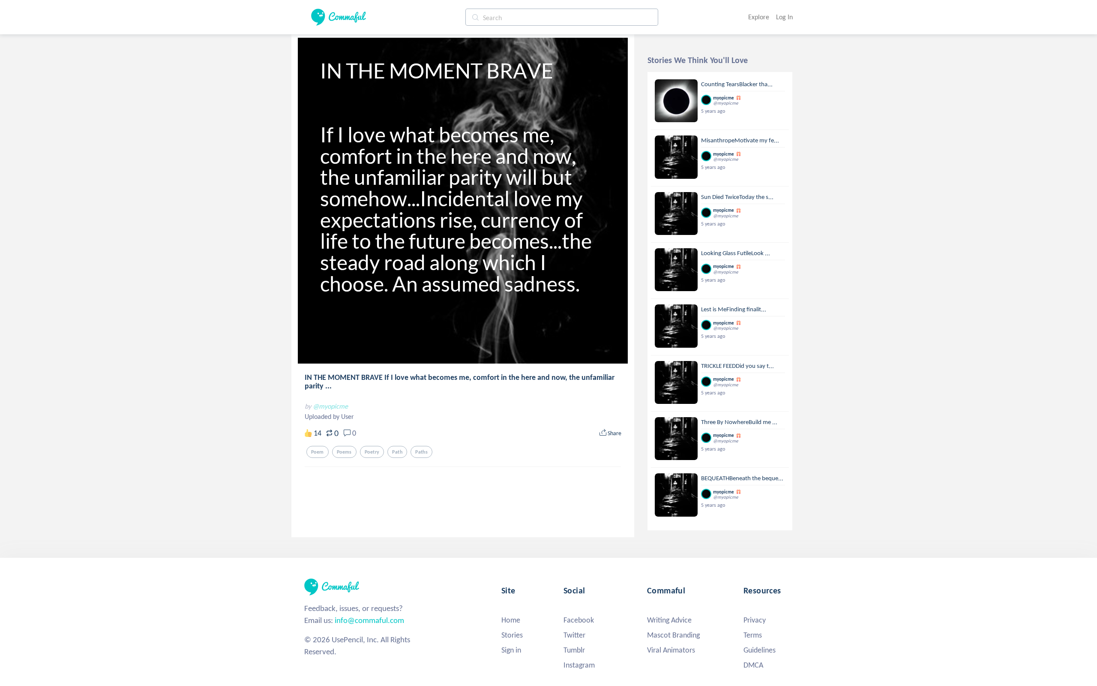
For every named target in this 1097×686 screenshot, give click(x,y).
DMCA (753, 665)
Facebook (578, 620)
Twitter (574, 635)
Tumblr (574, 650)
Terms (752, 635)
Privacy (754, 620)
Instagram (579, 665)
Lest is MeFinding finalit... (733, 309)
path (397, 452)
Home (510, 620)
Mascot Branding (673, 635)
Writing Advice (669, 620)
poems (344, 452)
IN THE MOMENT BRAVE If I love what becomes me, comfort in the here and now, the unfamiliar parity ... (459, 382)
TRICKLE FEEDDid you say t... (737, 366)
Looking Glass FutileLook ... (735, 253)
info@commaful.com (369, 620)
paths (421, 452)
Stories (512, 635)
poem (317, 452)
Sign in (511, 650)
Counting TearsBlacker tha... (737, 84)
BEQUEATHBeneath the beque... (742, 478)
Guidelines (759, 650)
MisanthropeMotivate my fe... (740, 140)
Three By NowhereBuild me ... (739, 422)
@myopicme (330, 406)
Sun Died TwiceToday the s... (737, 197)
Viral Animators (671, 650)
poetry (372, 452)
